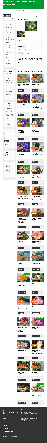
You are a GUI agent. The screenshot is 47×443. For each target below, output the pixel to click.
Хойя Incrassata (22, 241)
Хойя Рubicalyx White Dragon (37, 219)
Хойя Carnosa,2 (22, 176)
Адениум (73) (8, 28)
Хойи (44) (8, 47)
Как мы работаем (9, 91)
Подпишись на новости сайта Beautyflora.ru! (8, 87)
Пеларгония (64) (9, 35)
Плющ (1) (8, 50)
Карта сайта (8, 124)
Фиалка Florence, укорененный (22, 153)
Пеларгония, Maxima (23, 327)
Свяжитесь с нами (9, 80)
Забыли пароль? (7, 146)
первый (22, 14)
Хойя (17, 10)
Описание (20, 53)
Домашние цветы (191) (8, 42)
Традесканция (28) (9, 52)
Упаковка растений (9, 96)
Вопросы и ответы (9, 120)
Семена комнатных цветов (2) (10, 58)
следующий (33, 14)
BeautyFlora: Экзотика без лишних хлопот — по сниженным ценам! (9, 173)
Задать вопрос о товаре (22, 49)
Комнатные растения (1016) (9, 27)
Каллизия (34, 372)
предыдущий (27, 14)
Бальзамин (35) (9, 49)
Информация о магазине (6, 436)
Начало (4, 10)
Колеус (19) (8, 54)
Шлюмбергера (22, 350)
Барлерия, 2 (21, 283)
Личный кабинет (9, 78)
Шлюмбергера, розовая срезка (36, 328)
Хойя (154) (8, 45)
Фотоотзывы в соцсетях (8, 118)
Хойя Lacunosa (36, 394)
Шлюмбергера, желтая (36, 351)
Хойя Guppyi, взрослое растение (37, 153)
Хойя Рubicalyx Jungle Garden (36, 197)
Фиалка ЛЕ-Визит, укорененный (23, 105)
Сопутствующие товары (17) (9, 64)
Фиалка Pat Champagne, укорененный (35, 106)
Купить (21, 90)
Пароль (5, 136)
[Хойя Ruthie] (31, 25)
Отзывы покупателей (8, 94)
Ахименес (8, 30)
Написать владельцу (23, 442)
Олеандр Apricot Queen (36, 242)
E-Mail (5, 132)
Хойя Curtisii (35, 84)
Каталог (12, 1)
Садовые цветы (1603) (8, 61)
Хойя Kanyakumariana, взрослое (36, 285)
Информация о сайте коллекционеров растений (9, 75)
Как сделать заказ (9, 89)
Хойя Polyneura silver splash (23, 84)
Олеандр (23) (8, 43)
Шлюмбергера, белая (22, 394)
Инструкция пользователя (8, 106)
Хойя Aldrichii (21, 306)
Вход (7, 141)
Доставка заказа (9, 82)
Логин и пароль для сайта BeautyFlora (9, 115)
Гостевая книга (8, 431)
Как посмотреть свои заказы (9, 112)
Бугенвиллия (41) (9, 37)
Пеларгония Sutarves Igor (37, 307)
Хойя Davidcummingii (36, 262)
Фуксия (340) (8, 34)
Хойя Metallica (22, 196)
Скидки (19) (8, 32)
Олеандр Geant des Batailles (23, 262)
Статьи (17, 1)
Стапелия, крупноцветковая (23, 219)
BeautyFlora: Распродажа (8, 167)
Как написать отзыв (10, 97)
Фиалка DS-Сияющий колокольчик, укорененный (21, 130)
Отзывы (27, 53)
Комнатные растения (11, 10)
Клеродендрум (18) (10, 39)
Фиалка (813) (8, 24)
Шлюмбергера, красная (22, 372)
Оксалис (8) (8, 56)
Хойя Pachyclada (36, 176)
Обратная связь (14, 436)
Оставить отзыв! (7, 157)
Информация (6, 1)
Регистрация (7, 144)
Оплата (7, 84)
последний (38, 14)
